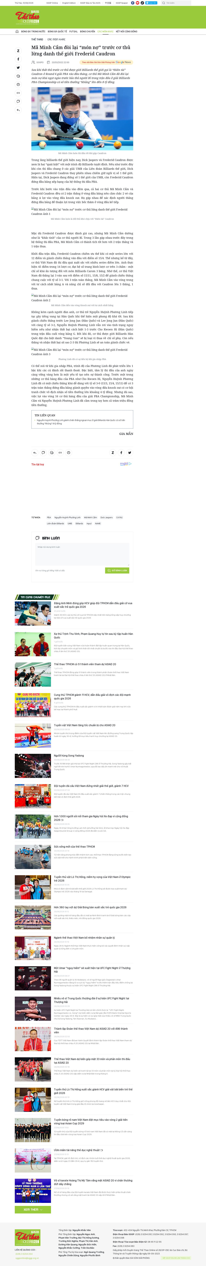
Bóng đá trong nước (33, 31)
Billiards (79, 523)
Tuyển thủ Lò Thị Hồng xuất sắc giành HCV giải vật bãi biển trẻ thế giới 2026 (93, 1091)
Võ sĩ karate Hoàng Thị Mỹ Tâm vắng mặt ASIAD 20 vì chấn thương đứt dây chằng (93, 1182)
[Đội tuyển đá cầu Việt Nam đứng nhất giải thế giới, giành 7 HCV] (33, 796)
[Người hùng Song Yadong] (33, 766)
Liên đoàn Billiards (55, 523)
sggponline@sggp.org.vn (27, 1258)
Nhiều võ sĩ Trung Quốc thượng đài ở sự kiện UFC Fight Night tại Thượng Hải (91, 1000)
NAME (98, 523)
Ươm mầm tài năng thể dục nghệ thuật (77, 1150)
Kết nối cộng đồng (126, 31)
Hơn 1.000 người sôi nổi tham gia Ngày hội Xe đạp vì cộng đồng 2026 (91, 818)
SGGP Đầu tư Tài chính (90, 3)
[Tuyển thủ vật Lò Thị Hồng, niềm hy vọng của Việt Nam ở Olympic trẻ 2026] (33, 887)
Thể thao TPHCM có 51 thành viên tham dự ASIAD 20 (85, 664)
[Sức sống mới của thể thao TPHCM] (33, 857)
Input (89, 523)
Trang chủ (17, 32)
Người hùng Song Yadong (69, 755)
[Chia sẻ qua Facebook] (18, 59)
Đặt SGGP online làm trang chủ (176, 1258)
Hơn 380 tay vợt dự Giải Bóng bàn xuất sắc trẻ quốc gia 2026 (90, 907)
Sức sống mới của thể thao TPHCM (74, 846)
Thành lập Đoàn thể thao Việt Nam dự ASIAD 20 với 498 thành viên (91, 1030)
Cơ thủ (119, 517)
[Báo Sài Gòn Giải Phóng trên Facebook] (133, 3)
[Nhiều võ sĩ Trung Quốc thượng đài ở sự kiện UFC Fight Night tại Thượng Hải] (33, 1009)
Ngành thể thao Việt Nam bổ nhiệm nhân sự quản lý (84, 937)
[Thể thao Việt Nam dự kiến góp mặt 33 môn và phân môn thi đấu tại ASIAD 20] (33, 1069)
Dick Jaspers (107, 517)
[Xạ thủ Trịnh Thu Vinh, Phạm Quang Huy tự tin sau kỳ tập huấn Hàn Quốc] (33, 644)
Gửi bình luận (119, 570)
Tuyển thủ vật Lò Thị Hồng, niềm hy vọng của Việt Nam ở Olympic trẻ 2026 (92, 878)
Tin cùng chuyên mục (36, 597)
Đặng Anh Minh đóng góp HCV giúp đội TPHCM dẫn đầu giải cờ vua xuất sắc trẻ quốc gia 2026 (93, 605)
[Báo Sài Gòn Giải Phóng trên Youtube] (137, 3)
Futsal (73, 31)
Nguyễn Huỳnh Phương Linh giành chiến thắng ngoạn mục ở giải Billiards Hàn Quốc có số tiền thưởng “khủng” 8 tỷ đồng (81, 422)
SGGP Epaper (122, 3)
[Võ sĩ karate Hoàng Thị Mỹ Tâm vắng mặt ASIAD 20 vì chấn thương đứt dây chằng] (33, 1191)
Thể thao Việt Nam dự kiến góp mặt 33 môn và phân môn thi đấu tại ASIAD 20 (92, 1060)
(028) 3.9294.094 (24, 1254)
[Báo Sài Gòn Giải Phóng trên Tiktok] (142, 3)
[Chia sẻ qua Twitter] (18, 67)
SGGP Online (52, 3)
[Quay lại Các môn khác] (18, 109)
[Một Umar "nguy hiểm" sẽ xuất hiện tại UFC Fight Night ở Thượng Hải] (33, 978)
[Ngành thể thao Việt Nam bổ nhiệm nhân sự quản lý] (33, 948)
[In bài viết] (18, 84)
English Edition (69, 3)
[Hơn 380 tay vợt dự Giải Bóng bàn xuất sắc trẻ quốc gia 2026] (33, 918)
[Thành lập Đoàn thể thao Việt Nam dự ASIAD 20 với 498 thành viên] (33, 1039)
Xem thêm (31, 1209)
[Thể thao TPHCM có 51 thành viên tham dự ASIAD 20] (33, 674)
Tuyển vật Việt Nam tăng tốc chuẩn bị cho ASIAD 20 (84, 725)
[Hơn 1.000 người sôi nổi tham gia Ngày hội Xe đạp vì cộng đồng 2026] (33, 827)
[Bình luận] (18, 101)
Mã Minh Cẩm (90, 517)
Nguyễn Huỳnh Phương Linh (68, 517)
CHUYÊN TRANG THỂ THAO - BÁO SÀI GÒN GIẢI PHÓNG (27, 17)
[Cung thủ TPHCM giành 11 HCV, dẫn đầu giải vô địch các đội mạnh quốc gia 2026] (33, 705)
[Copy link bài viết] (18, 93)
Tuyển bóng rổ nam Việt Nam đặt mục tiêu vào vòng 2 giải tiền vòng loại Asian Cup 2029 (91, 1121)
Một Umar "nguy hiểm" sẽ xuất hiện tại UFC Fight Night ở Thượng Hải (92, 969)
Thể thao (37, 39)
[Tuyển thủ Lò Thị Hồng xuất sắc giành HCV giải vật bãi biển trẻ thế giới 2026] (33, 1100)
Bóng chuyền (87, 31)
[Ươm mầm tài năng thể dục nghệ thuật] (33, 1160)
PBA (49, 517)
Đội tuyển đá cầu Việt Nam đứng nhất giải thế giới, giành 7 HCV (91, 785)
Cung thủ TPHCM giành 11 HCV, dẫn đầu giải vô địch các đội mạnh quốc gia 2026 (92, 696)
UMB (70, 523)
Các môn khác (105, 31)
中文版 (108, 3)
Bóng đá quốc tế (57, 31)
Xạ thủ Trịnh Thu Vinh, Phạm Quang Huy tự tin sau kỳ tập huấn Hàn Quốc (93, 635)
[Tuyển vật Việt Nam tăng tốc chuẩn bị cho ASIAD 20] (33, 735)
